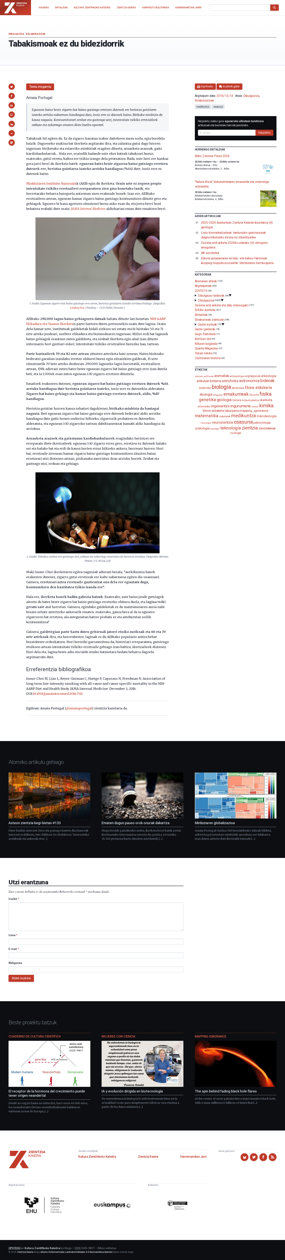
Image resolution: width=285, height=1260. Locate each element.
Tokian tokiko (203, 353)
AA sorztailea (210, 253)
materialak (224, 416)
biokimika (205, 387)
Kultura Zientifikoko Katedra (97, 1156)
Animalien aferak (206, 281)
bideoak (267, 380)
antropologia (237, 376)
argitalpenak (252, 376)
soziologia (214, 429)
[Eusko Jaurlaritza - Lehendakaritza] (177, 1205)
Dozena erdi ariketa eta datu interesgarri (222, 305)
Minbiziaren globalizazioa (215, 823)
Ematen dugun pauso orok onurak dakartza (135, 823)
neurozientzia (222, 422)
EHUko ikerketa (205, 310)
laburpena (232, 411)
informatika (204, 406)
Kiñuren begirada (206, 343)
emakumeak (236, 394)
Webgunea (15, 963)
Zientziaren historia (208, 358)
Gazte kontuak (207, 324)
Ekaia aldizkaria (258, 387)
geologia (224, 399)
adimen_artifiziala (204, 376)
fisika (265, 394)
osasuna (218, 106)
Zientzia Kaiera (148, 1156)
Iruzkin (14, 898)
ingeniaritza (220, 406)
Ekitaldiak (201, 315)
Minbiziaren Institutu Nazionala (51, 183)
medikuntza (203, 106)
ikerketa (266, 400)
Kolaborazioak (35, 34)
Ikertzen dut (203, 339)
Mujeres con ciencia (118, 1036)
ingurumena (240, 406)
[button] (12, 86)
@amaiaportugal (79, 708)
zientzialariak (267, 428)
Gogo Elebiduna (205, 334)
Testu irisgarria (40, 87)
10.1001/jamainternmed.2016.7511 (58, 694)
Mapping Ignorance (210, 1036)
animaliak (221, 376)
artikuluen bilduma (209, 381)
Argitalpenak (203, 286)
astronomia (249, 380)
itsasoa (254, 406)
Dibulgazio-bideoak (211, 295)
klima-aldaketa (213, 411)
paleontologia (261, 422)
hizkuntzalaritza (250, 400)
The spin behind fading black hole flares (226, 1091)
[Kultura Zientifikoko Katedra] (45, 1206)
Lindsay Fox (77, 307)
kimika (266, 405)
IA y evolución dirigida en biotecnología (132, 1091)
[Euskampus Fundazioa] (112, 1205)
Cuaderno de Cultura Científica (35, 1036)
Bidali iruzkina (21, 978)
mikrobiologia (266, 416)
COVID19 (201, 291)
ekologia (206, 394)
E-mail (14, 949)
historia (236, 400)
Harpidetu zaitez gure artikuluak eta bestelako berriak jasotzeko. (231, 123)
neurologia (206, 423)
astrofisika (230, 381)
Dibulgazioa (16, 34)
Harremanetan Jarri (193, 1156)
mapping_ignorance (253, 411)
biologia (221, 387)
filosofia (254, 394)
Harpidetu (264, 132)
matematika (206, 415)
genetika (207, 399)
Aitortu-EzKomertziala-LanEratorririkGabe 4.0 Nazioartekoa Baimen (76, 1252)
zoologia (235, 433)
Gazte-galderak (205, 329)
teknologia (230, 428)
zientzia (250, 428)
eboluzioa (238, 388)
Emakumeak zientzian (209, 320)
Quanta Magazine (206, 348)
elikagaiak (218, 395)
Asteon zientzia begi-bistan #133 (35, 823)
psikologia (202, 428)
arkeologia (268, 376)
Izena (13, 935)
